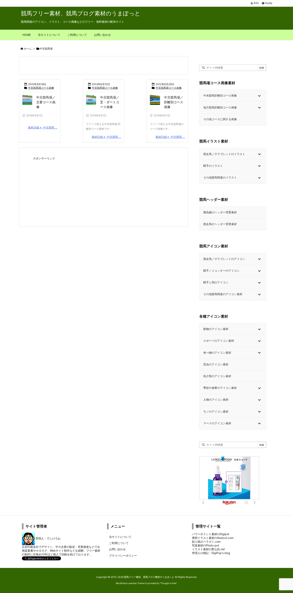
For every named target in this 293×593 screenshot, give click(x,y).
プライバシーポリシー (123, 555)
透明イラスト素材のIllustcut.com (213, 537)
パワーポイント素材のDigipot (210, 534)
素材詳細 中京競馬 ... (42, 127)
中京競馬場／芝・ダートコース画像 (109, 102)
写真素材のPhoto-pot (205, 545)
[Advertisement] (103, 189)
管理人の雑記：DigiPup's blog (211, 553)
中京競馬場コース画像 (41, 87)
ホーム (27, 48)
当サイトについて (120, 536)
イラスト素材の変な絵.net (208, 549)
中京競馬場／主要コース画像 (45, 102)
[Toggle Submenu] (259, 95)
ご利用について (119, 543)
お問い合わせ (117, 549)
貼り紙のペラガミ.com (206, 541)
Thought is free (168, 583)
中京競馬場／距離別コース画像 (173, 102)
